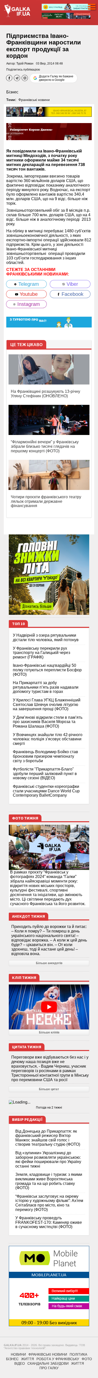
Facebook (71, 294)
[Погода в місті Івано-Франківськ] (49, 1102)
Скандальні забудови (48, 1363)
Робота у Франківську (57, 1359)
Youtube (28, 294)
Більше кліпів (49, 1032)
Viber (71, 284)
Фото (87, 1359)
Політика (78, 1354)
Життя (27, 1359)
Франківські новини (34, 100)
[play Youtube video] (49, 1007)
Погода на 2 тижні (49, 1107)
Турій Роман (24, 63)
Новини (18, 1354)
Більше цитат (49, 1089)
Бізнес (12, 92)
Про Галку (49, 1368)
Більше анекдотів (49, 963)
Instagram (28, 304)
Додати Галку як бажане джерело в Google (56, 78)
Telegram (28, 284)
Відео (19, 1363)
